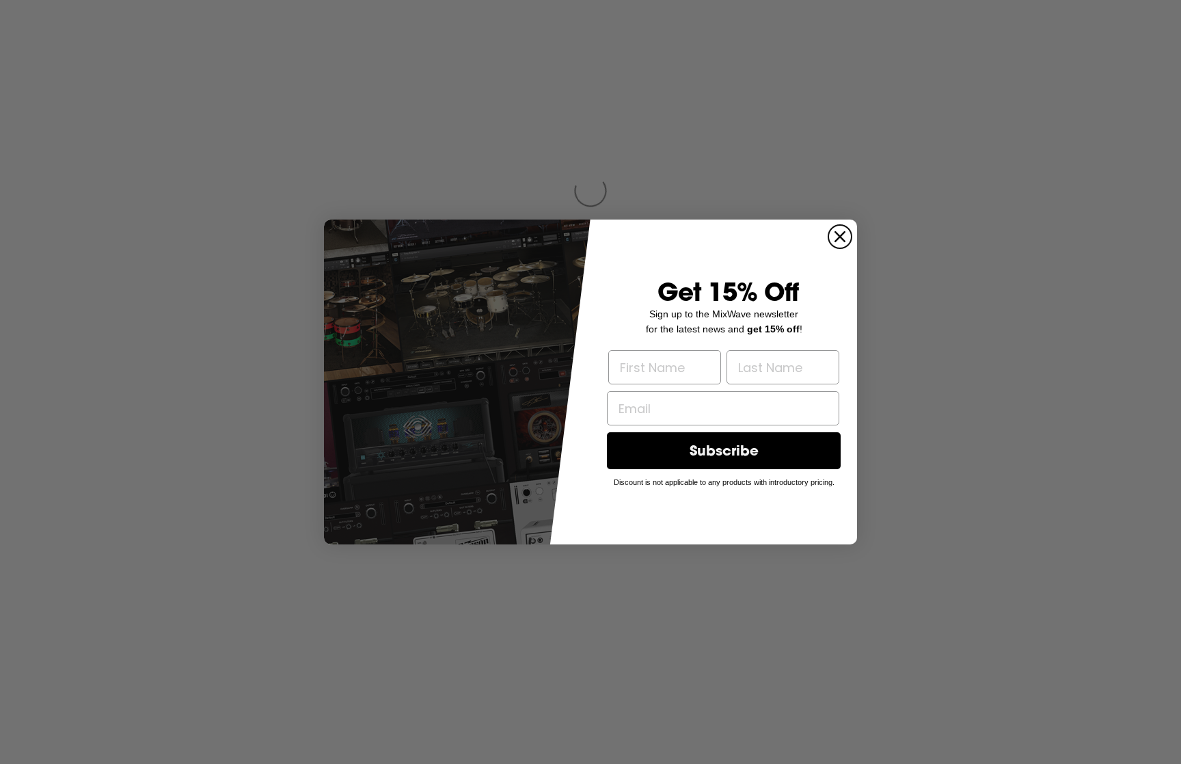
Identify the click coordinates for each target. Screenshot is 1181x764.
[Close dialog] (840, 236)
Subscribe (724, 450)
